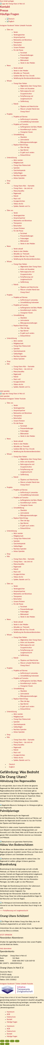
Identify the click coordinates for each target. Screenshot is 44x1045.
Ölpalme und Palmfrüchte (29, 106)
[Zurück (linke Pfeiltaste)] (2, 1044)
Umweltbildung (19, 134)
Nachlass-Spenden (20, 175)
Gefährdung (24, 101)
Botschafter (18, 45)
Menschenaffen (19, 191)
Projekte (9, 114)
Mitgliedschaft (18, 163)
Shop (8, 181)
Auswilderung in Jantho (28, 129)
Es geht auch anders (27, 152)
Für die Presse (18, 50)
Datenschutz (11, 1017)
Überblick (23, 137)
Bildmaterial (24, 60)
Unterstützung (12, 157)
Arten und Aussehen (27, 88)
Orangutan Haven (26, 132)
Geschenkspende (19, 170)
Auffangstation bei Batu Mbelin (31, 127)
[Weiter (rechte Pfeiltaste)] (7, 1044)
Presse (4, 10)
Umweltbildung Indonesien (29, 122)
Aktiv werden (18, 160)
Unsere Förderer (19, 47)
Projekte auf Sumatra (21, 124)
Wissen (9, 81)
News (9, 65)
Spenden (17, 168)
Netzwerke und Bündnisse (23, 40)
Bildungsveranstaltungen (28, 142)
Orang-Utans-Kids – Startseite (24, 186)
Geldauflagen (18, 173)
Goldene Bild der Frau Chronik (24, 76)
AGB (8, 1014)
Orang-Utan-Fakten (20, 83)
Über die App (24, 147)
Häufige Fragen (9, 14)
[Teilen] (12, 1041)
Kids (8, 183)
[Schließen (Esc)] (17, 1041)
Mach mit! (17, 199)
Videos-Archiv (18, 204)
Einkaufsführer (25, 155)
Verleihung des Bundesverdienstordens (27, 78)
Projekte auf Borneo (20, 117)
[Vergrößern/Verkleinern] (2, 1041)
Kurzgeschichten (19, 201)
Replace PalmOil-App (21, 145)
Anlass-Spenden (19, 178)
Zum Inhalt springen (7, 1)
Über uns (10, 29)
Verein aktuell (18, 68)
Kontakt (5, 6)
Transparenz (18, 42)
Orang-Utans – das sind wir (23, 188)
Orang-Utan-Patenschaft (22, 165)
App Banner (24, 150)
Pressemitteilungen (26, 55)
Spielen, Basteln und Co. (22, 206)
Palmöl (16, 104)
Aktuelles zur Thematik (21, 73)
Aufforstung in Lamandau (29, 119)
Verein (16, 32)
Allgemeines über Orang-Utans (30, 86)
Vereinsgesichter (19, 35)
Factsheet (23, 53)
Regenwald (17, 193)
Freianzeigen (24, 58)
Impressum (10, 1012)
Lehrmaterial (24, 140)
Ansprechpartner (19, 37)
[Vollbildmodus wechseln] (7, 1041)
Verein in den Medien (27, 63)
